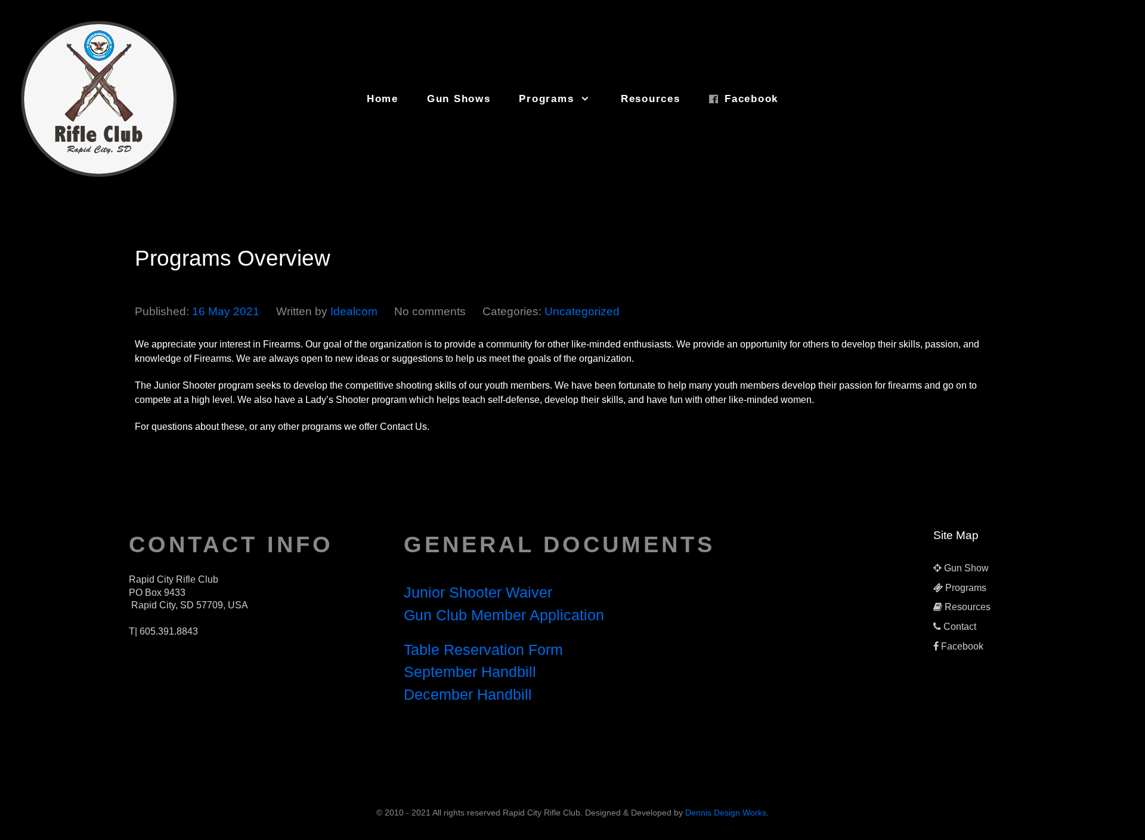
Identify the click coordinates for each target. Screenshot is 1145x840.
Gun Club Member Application (504, 615)
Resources (968, 607)
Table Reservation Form (483, 649)
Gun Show (966, 568)
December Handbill (468, 694)
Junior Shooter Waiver (478, 592)
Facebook (962, 646)
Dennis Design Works (725, 812)
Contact (959, 626)
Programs (965, 588)
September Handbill (470, 671)
